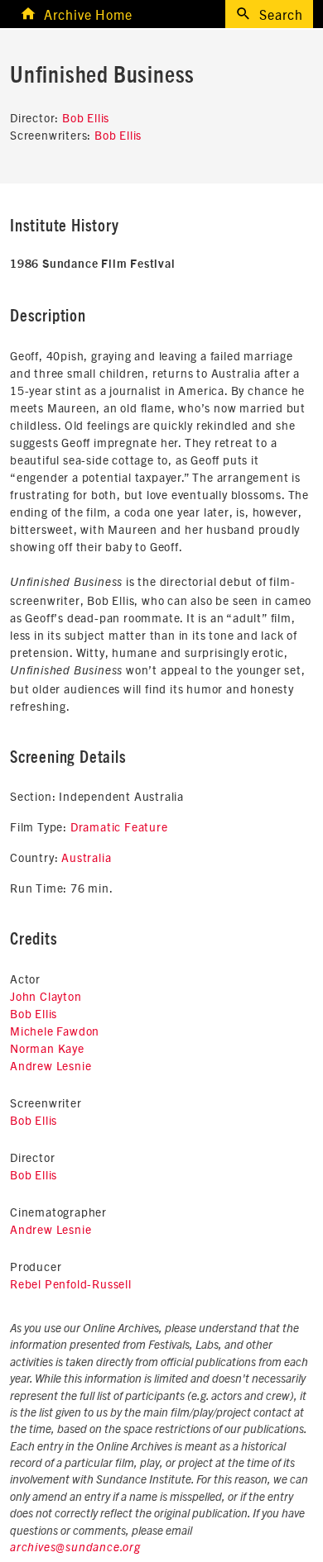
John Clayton (46, 995)
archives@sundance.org (75, 1548)
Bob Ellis (85, 117)
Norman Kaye (47, 1048)
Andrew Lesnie (50, 1065)
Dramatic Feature (119, 826)
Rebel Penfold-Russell (71, 1283)
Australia (86, 857)
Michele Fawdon (54, 1030)
